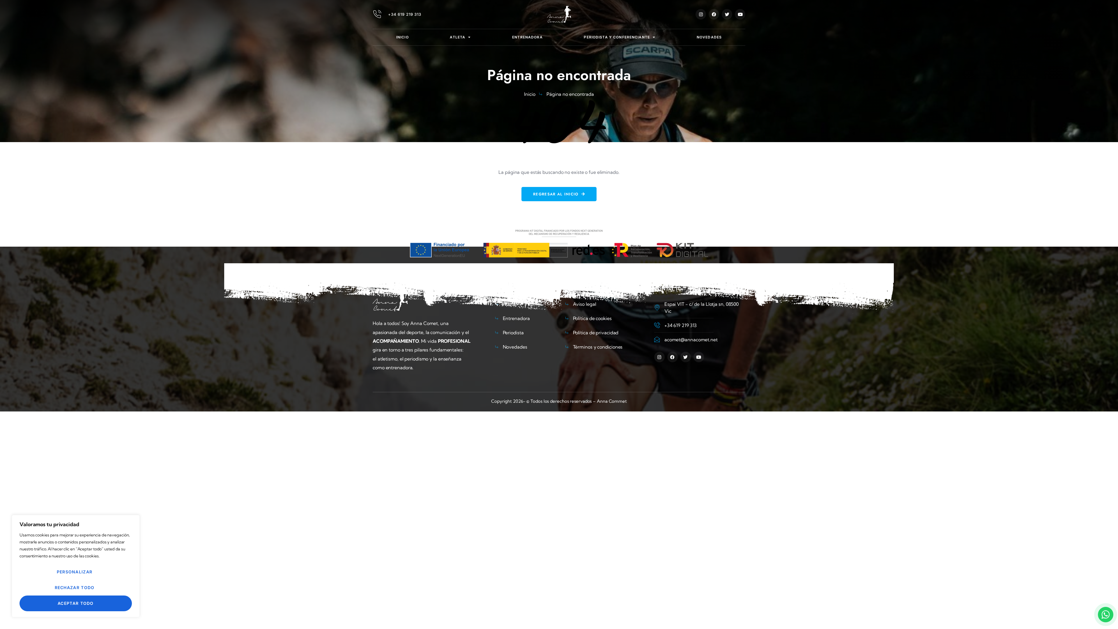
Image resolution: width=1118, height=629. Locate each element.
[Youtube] (740, 14)
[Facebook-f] (714, 14)
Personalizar (75, 571)
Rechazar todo (75, 587)
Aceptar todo (76, 603)
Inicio (402, 37)
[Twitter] (727, 14)
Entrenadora (527, 37)
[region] (76, 566)
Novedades (709, 37)
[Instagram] (701, 14)
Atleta (457, 37)
